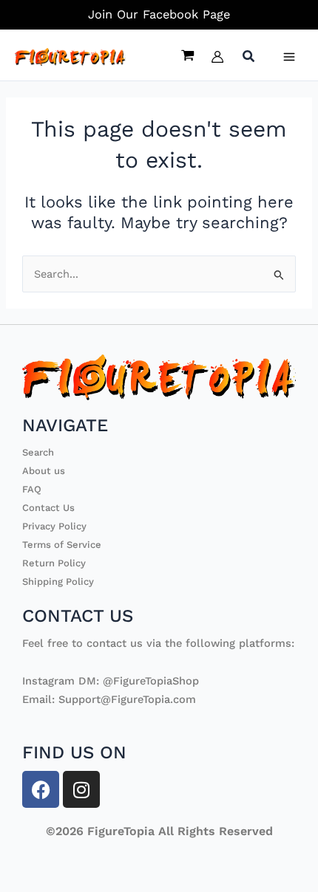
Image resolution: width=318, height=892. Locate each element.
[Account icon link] (217, 57)
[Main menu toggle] (289, 57)
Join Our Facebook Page (159, 14)
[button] (249, 58)
